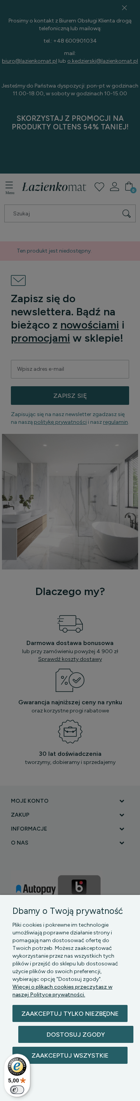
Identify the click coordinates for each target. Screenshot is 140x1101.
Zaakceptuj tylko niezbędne (70, 1013)
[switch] (17, 1090)
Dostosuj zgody (76, 1034)
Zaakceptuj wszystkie (70, 1055)
